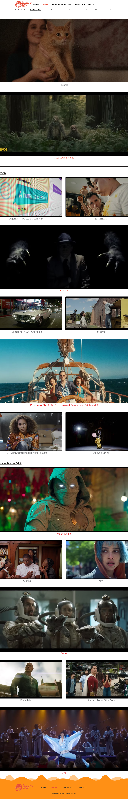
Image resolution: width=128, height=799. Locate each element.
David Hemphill (35, 10)
